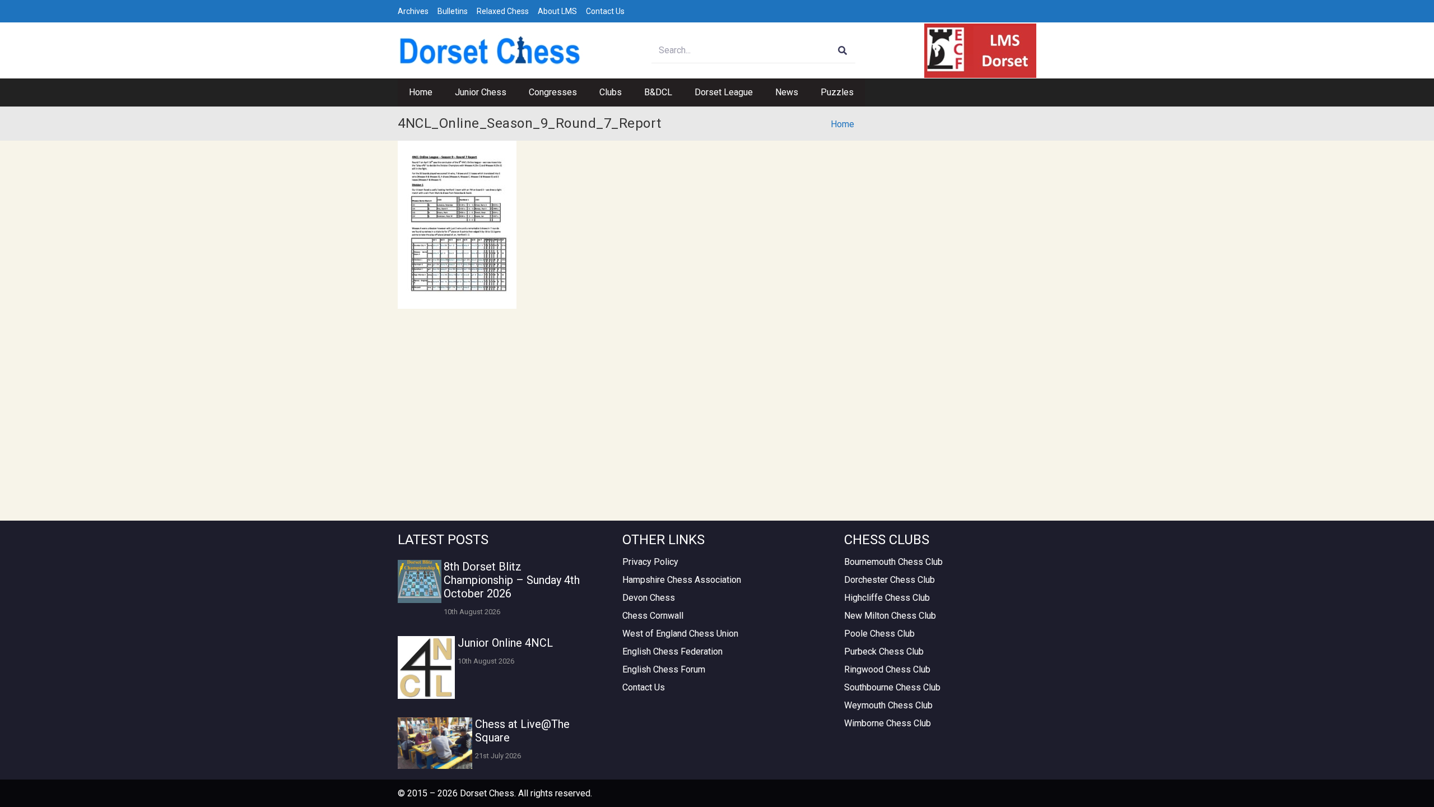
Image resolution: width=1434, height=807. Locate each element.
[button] (512, 92)
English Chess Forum (663, 669)
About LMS (557, 11)
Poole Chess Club (879, 633)
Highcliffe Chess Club (887, 597)
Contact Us (605, 11)
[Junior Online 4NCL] (426, 667)
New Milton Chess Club (890, 615)
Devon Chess (648, 597)
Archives (413, 11)
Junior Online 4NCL (505, 643)
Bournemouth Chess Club (893, 561)
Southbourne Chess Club (892, 687)
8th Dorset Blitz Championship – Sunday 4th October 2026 (512, 580)
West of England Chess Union (680, 633)
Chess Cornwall (652, 615)
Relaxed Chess (503, 11)
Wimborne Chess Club (887, 723)
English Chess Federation (672, 651)
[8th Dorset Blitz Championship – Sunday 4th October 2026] (419, 582)
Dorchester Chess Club (889, 579)
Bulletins (452, 11)
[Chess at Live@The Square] (435, 743)
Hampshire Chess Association (681, 579)
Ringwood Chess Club (887, 669)
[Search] (842, 50)
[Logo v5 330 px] (490, 50)
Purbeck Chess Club (884, 651)
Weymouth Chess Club (888, 705)
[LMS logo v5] (980, 51)
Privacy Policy (650, 561)
